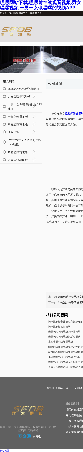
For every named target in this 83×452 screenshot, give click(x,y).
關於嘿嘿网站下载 (57, 388)
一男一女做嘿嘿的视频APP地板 (25, 107)
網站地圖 (4, 450)
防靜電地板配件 (18, 159)
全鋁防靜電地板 (18, 116)
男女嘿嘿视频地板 (19, 96)
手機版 (37, 436)
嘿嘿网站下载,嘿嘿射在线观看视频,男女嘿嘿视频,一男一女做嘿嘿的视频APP (40, 5)
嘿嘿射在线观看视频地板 (24, 88)
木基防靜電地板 (18, 152)
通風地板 (13, 132)
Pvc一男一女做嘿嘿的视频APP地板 (24, 142)
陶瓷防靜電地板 (18, 124)
